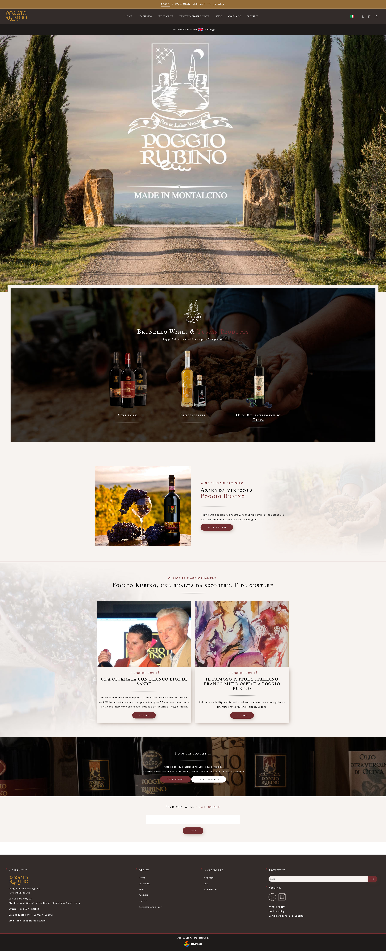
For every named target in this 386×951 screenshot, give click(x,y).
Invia (193, 830)
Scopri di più (216, 527)
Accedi (165, 4)
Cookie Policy (277, 911)
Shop (218, 16)
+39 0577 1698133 (24, 908)
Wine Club (165, 16)
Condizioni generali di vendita (286, 915)
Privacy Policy (277, 906)
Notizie (253, 16)
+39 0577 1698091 (31, 914)
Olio (206, 883)
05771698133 (175, 779)
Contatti (234, 16)
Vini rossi (209, 877)
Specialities (210, 889)
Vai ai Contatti (208, 779)
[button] (4, 76)
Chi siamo (144, 883)
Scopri (144, 715)
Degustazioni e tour (194, 16)
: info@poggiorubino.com (27, 920)
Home (129, 16)
